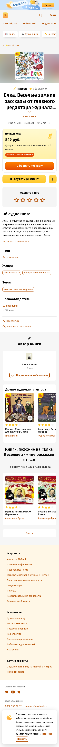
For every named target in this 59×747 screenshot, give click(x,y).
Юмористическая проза (36, 272)
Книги (12, 34)
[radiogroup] (29, 200)
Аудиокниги (31, 34)
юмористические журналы (18, 289)
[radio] (16, 200)
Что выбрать (10, 23)
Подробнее (47, 734)
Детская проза (12, 272)
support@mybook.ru (36, 706)
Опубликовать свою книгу (16, 326)
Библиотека (29, 23)
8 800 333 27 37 (13, 706)
